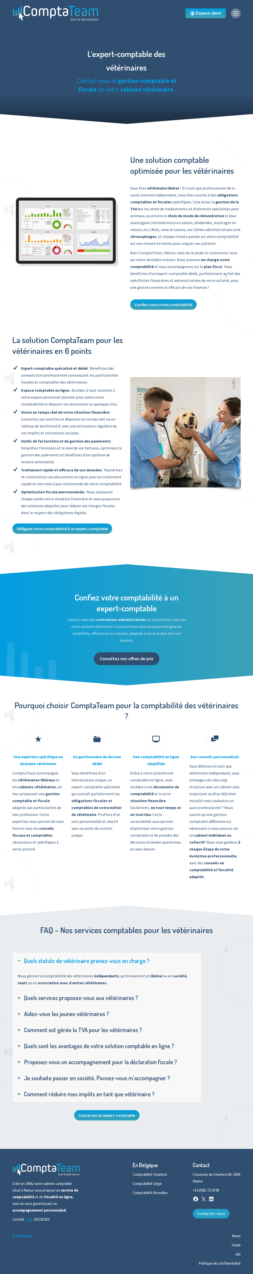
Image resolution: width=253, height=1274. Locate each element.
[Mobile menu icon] (236, 13)
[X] (204, 1200)
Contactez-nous (211, 1213)
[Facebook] (196, 1200)
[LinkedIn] (211, 1200)
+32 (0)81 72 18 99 (206, 1190)
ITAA (28, 1219)
